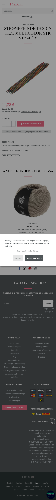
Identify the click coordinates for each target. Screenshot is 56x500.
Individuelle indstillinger (28, 251)
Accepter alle (34, 258)
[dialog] (28, 250)
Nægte (18, 258)
